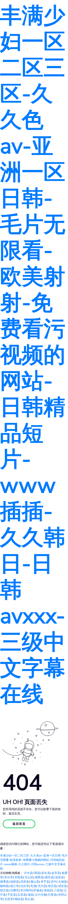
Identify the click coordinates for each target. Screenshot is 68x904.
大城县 (62, 882)
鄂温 (37, 873)
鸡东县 (24, 882)
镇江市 (14, 886)
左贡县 (21, 895)
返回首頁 (19, 824)
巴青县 (52, 895)
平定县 (11, 895)
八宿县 (58, 890)
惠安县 (49, 877)
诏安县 (62, 886)
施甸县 (4, 886)
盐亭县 (55, 873)
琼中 (54, 882)
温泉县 (59, 877)
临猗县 (14, 882)
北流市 (8, 899)
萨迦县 (37, 890)
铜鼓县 (19, 899)
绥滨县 (52, 886)
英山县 (29, 899)
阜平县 (45, 882)
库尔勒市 (26, 890)
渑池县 (48, 890)
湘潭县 (4, 882)
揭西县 (39, 877)
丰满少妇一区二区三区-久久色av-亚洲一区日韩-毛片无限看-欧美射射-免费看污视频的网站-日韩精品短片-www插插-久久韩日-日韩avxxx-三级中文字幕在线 (32, 355)
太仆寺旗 (40, 895)
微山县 (34, 882)
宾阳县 (19, 877)
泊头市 (24, 886)
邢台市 (8, 877)
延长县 (45, 873)
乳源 (33, 886)
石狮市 (14, 890)
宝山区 (29, 877)
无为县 (42, 886)
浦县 (30, 895)
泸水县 (28, 873)
